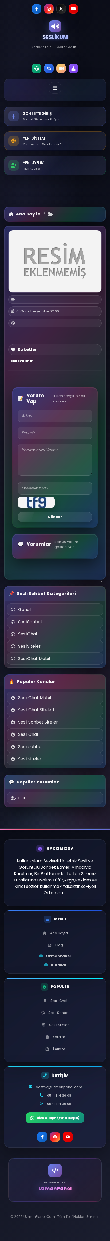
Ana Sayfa (28, 214)
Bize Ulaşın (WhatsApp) (58, 1117)
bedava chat (22, 360)
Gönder (55, 517)
